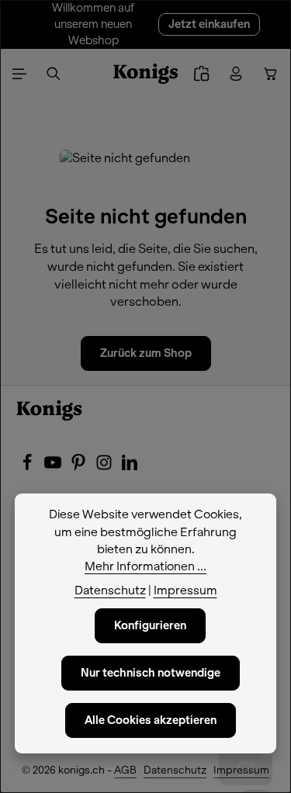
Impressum (241, 770)
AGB (125, 770)
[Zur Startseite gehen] (145, 73)
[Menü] (19, 73)
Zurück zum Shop (146, 353)
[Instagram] (105, 467)
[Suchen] (53, 73)
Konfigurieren (150, 625)
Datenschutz (175, 770)
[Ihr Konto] (235, 73)
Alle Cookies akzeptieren (151, 720)
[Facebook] (28, 467)
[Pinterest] (79, 467)
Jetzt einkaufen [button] (209, 24)
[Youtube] (54, 467)
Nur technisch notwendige (150, 673)
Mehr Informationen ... (145, 566)
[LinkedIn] (129, 467)
